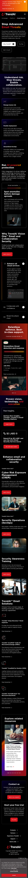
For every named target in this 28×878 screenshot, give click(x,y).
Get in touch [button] (6, 50)
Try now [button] (14, 819)
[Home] (14, 847)
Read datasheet (6, 631)
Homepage (5, 18)
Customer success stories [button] (13, 336)
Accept (14, 875)
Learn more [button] (9, 424)
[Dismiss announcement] (25, 2)
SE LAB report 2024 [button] (11, 446)
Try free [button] (21, 44)
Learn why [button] (9, 766)
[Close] (26, 860)
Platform (12, 18)
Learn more (6, 254)
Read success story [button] (9, 374)
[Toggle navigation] (24, 14)
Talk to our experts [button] (14, 797)
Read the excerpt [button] (7, 8)
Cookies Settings (14, 871)
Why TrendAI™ (7, 44)
